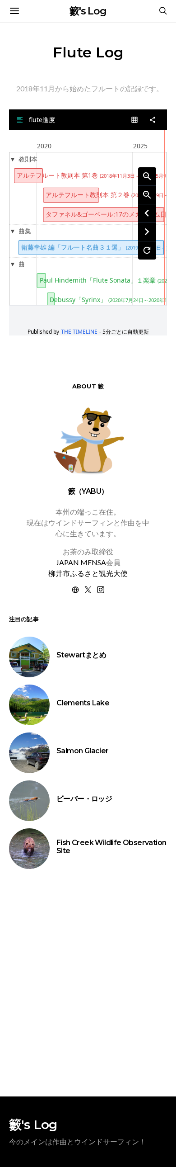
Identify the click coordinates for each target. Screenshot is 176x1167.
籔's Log (88, 11)
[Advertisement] (88, 983)
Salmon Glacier (82, 751)
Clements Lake (82, 703)
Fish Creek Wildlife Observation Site (111, 846)
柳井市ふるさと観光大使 (88, 573)
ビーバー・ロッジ (84, 798)
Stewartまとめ (81, 655)
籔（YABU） (88, 491)
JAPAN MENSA (81, 562)
